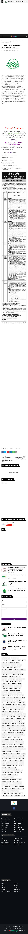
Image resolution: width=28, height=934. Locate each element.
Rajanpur (15, 704)
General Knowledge (6, 723)
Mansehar (9, 765)
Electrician (4, 737)
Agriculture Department (15, 690)
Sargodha (14, 683)
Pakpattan (4, 732)
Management (17, 688)
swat (19, 704)
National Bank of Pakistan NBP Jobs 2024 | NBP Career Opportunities (17, 589)
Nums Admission (14, 791)
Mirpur (3, 725)
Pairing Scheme (5, 793)
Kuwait (18, 753)
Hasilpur (9, 728)
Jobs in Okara (4, 827)
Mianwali (4, 711)
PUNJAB (19, 660)
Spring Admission (19, 732)
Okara (11, 686)
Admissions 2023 (21, 749)
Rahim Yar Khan (17, 686)
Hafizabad (14, 723)
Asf (23, 718)
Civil (3, 716)
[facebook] (14, 808)
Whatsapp (19, 718)
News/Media (4, 676)
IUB (3, 681)
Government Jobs (8, 41)
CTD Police (10, 760)
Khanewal (22, 707)
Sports (3, 746)
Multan (10, 669)
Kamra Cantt (14, 786)
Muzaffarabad (16, 711)
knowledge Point (6, 50)
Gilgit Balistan (5, 686)
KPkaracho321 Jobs (6, 786)
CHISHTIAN (22, 697)
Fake (20, 779)
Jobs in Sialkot (17, 831)
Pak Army (11, 676)
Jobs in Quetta (4, 829)
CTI (13, 751)
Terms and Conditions (6, 891)
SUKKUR (17, 695)
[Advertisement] (14, 19)
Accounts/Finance (6, 665)
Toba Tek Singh (19, 739)
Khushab (4, 730)
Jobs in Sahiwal (4, 831)
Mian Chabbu (5, 788)
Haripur (10, 737)
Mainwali (22, 744)
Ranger (19, 700)
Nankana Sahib (17, 737)
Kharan (3, 765)
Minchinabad (12, 788)
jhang (12, 707)
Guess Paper (5, 784)
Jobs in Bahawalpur (18, 818)
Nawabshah (22, 730)
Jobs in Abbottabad (5, 818)
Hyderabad (8, 704)
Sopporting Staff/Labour (14, 662)
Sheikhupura (11, 732)
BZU (3, 704)
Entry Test (18, 751)
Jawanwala (19, 784)
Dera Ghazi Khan (10, 695)
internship (4, 679)
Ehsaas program (17, 721)
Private (23, 660)
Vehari (16, 742)
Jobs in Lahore (4, 825)
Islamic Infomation (17, 728)
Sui (12, 767)
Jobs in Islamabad (5, 823)
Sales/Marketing (5, 718)
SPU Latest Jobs (5, 739)
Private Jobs (4, 846)
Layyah (11, 709)
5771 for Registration (6, 770)
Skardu (8, 725)
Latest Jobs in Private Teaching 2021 (17, 627)
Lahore (13, 660)
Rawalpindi (4, 674)
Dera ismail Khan (20, 735)
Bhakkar (4, 774)
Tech (20, 702)
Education (4, 693)
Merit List (18, 679)
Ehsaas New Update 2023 (7, 777)
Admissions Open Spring (7, 772)
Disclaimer (3, 889)
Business (9, 774)
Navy (13, 693)
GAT (21, 781)
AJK (15, 681)
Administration (14, 658)
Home (2, 41)
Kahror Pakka (15, 763)
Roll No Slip (18, 693)
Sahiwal (19, 683)
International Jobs (12, 674)
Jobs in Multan (17, 825)
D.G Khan (4, 721)
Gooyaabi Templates (14, 931)
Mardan (4, 702)
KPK (15, 667)
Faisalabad (16, 669)
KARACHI (19, 665)
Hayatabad (4, 753)
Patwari (10, 688)
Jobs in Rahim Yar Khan (19, 829)
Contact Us (3, 885)
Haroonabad (21, 723)
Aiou (22, 695)
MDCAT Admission (19, 709)
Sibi (9, 767)
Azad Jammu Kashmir (20, 714)
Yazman (20, 793)
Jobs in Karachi (17, 823)
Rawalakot (4, 767)
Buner (3, 751)
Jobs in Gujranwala (18, 820)
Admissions (22, 669)
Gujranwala (17, 676)
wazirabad (20, 746)
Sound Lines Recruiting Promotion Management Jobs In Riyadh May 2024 (17, 583)
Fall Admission (14, 702)
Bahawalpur (17, 672)
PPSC (23, 679)
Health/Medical (5, 667)
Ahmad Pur (21, 758)
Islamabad (4, 662)
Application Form (11, 735)
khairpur (4, 735)
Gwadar (7, 716)
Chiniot (3, 744)
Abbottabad (4, 688)
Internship (16, 840)
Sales (10, 758)
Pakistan (9, 152)
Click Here (14, 140)
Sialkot (3, 683)
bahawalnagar (11, 679)
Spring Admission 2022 (12, 746)
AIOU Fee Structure (12, 749)
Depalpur (21, 760)
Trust (12, 793)
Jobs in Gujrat (4, 821)
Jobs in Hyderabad (18, 821)
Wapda (8, 683)
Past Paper (16, 891)
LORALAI (16, 744)
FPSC (9, 693)
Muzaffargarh (15, 730)
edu (16, 767)
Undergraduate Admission (8, 742)
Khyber (9, 730)
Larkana (23, 753)
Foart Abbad (15, 781)
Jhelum (23, 728)
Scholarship (20, 674)
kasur (13, 725)
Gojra (3, 763)
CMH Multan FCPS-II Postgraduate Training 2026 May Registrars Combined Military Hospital (16, 569)
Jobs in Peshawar (18, 827)
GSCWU (3, 728)
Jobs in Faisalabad (5, 820)
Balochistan (4, 672)
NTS (8, 702)
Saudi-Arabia (5, 690)
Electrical (3, 838)
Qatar (3, 697)
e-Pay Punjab (17, 795)
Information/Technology (7, 700)
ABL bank (4, 749)
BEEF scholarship (18, 772)
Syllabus (12, 739)
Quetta (7, 681)
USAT (16, 793)
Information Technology (19, 842)
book (7, 795)
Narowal (13, 716)
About (10, 926)
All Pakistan (4, 669)
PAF (15, 700)
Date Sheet (10, 721)
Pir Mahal (21, 765)
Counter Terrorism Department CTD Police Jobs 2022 (17, 640)
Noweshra (19, 716)
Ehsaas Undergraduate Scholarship (9, 779)
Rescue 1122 (9, 697)
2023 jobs (15, 758)
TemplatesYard (14, 930)
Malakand (13, 756)
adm (3, 795)
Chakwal (21, 742)
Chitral (16, 707)
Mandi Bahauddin (20, 756)
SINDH (19, 667)
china (11, 795)
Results (19, 681)
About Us (16, 883)
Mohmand (15, 765)
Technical (13, 718)
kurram (23, 795)
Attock (3, 695)
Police (11, 681)
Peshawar (11, 672)
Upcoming (16, 697)
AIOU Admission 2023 (17, 770)
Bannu (23, 704)
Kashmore (21, 786)
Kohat (3, 709)
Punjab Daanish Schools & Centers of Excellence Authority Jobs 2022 (17, 647)
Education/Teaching (9, 448)
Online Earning (5, 714)
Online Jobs (4, 758)
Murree (9, 711)
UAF (23, 702)
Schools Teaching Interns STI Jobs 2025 (16, 575)
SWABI (24, 716)
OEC (21, 711)
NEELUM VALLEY (20, 788)
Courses (22, 725)
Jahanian (8, 763)
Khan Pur (21, 763)
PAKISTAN (13, 665)
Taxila (8, 707)
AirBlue (17, 725)
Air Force (12, 714)
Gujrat (3, 707)
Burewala (9, 751)
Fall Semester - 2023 (6, 781)
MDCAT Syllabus (5, 756)
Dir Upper (15, 774)
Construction (10, 744)
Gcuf (8, 709)
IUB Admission (12, 753)
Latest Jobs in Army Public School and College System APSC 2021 (16, 634)
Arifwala (4, 760)
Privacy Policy (17, 889)
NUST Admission (5, 791)
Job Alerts (16, 885)
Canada (15, 760)
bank (11, 667)
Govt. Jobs (16, 846)
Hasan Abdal (12, 784)
